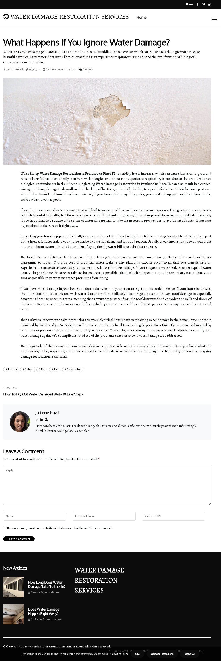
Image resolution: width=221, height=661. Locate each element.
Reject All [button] (189, 654)
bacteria (12, 369)
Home (141, 17)
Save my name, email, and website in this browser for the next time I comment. (60, 528)
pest (43, 369)
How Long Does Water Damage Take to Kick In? (46, 584)
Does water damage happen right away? (43, 611)
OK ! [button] (137, 654)
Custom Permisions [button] (162, 654)
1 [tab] (107, 158)
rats (56, 369)
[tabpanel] (107, 121)
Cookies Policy (119, 654)
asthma (29, 369)
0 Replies (88, 69)
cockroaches (74, 369)
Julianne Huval (15, 69)
